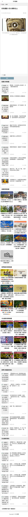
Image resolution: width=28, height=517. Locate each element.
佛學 (7, 4)
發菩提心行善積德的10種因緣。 (18, 96)
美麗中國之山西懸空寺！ (16, 136)
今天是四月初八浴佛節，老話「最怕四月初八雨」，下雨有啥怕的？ (18, 397)
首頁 (3, 4)
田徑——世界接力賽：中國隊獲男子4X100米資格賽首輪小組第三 (18, 465)
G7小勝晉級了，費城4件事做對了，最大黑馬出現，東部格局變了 (18, 498)
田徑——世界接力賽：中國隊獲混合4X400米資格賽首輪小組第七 (18, 476)
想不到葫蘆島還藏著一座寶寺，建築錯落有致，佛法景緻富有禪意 (18, 418)
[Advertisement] (14, 50)
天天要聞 (15, 1)
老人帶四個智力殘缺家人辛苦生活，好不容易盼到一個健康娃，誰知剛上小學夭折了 (18, 454)
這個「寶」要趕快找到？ (16, 406)
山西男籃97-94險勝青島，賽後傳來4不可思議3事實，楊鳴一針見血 (18, 487)
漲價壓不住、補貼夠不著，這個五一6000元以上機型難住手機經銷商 (18, 444)
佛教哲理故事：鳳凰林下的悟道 (18, 147)
